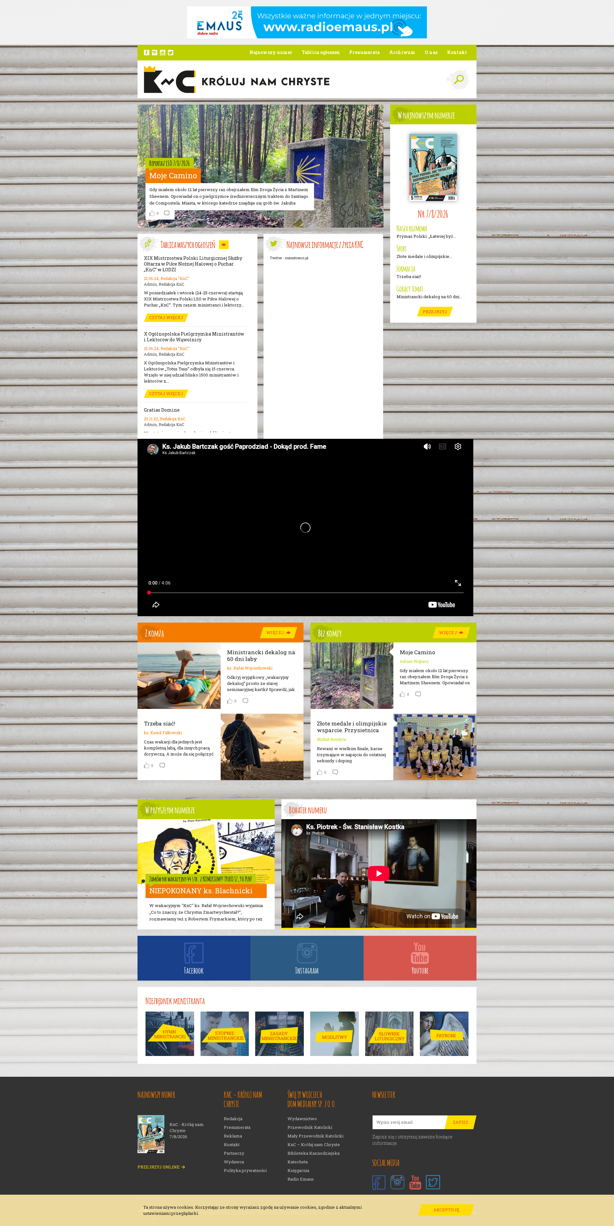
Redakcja (233, 1118)
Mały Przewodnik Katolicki (315, 1136)
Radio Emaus (300, 1179)
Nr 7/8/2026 (433, 213)
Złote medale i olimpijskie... (424, 256)
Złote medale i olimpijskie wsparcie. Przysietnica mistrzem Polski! (352, 730)
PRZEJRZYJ (435, 311)
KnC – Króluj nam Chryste (313, 1144)
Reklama (233, 1136)
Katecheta (297, 1162)
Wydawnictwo (302, 1118)
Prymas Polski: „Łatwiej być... (426, 236)
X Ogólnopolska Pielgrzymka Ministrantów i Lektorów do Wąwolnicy (194, 337)
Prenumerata (237, 1127)
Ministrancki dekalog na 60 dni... (429, 296)
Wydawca (234, 1162)
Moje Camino (417, 652)
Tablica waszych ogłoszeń (188, 244)
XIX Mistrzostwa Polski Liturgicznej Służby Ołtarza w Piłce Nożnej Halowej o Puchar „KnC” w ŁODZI (193, 264)
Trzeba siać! (409, 276)
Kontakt (232, 1144)
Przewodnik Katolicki (309, 1127)
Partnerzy (234, 1153)
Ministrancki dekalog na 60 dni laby (261, 655)
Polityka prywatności (245, 1170)
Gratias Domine (162, 410)
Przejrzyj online (159, 1167)
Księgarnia (298, 1170)
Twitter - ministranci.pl (289, 257)
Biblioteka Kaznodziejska (313, 1153)
